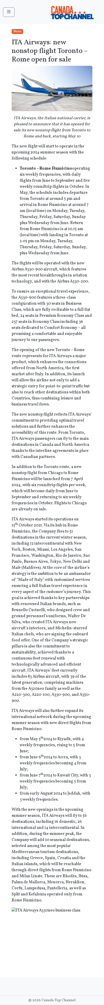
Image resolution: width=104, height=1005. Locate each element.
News (17, 31)
